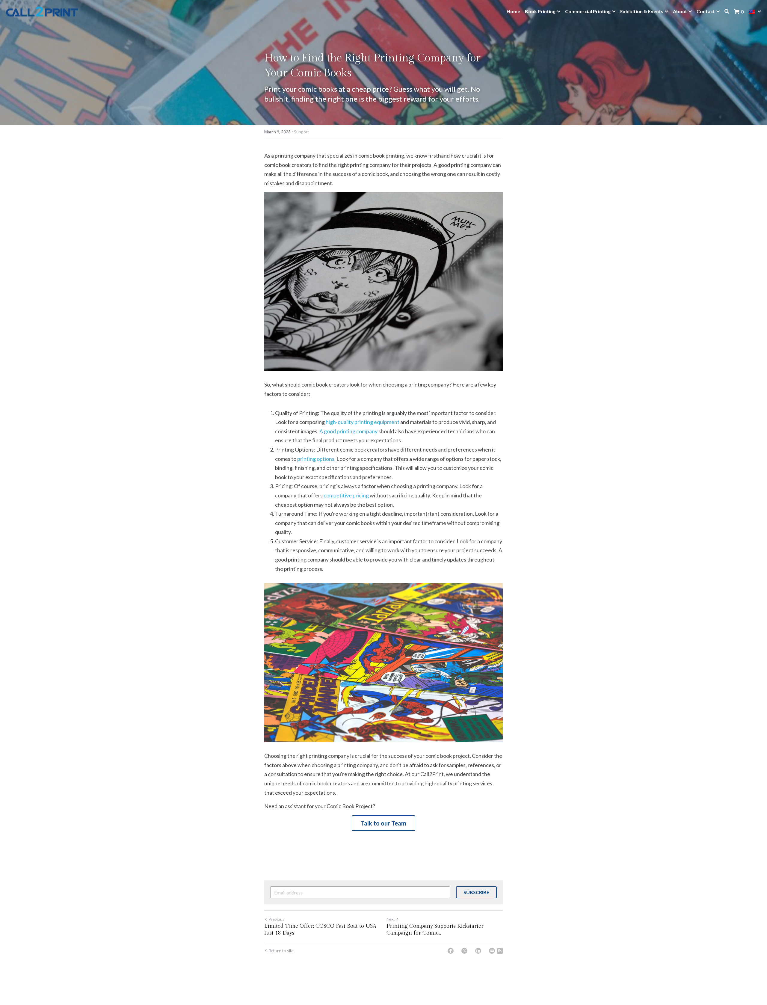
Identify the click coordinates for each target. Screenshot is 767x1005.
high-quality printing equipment (362, 422)
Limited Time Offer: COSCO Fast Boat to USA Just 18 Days (320, 929)
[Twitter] (464, 951)
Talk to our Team (383, 823)
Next (390, 919)
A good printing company (348, 431)
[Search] (726, 11)
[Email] (492, 951)
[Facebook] (451, 951)
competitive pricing (346, 495)
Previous (276, 919)
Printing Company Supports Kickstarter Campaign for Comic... (435, 929)
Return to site (281, 950)
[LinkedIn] (478, 951)
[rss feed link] (500, 951)
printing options (315, 458)
